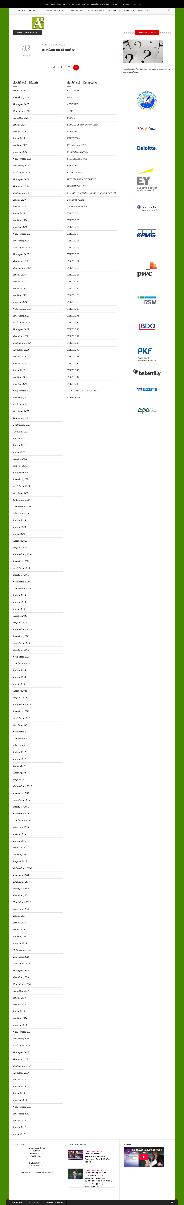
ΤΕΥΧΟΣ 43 (73, 370)
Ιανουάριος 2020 (21, 561)
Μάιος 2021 (19, 452)
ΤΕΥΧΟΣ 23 (73, 274)
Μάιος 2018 (19, 684)
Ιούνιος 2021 (19, 445)
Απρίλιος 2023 (20, 295)
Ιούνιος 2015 (19, 922)
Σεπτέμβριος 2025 (22, 111)
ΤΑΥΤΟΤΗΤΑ (17, 1203)
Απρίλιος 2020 (20, 540)
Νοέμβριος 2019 (21, 574)
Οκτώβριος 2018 (21, 656)
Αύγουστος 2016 (21, 827)
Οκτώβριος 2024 (21, 186)
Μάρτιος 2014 (20, 1025)
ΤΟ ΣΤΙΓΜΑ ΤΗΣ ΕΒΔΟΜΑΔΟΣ (52, 10)
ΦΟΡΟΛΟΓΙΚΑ (114, 10)
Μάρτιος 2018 (20, 697)
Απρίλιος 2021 (20, 458)
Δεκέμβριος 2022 (21, 322)
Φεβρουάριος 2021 (22, 472)
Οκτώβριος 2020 (21, 500)
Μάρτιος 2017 (20, 779)
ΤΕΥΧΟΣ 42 (73, 363)
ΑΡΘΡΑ (70, 111)
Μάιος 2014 (19, 1011)
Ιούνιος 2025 (19, 131)
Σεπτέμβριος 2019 (22, 588)
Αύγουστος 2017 (21, 745)
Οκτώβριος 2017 (21, 731)
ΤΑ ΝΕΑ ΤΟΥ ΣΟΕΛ (96, 10)
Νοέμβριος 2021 (21, 411)
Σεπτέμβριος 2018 (22, 663)
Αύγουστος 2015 (21, 909)
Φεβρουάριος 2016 (22, 868)
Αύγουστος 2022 (21, 349)
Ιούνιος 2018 (19, 677)
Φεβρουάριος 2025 (22, 158)
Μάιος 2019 (19, 609)
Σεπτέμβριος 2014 (22, 984)
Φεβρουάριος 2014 (22, 1031)
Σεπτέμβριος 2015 (22, 902)
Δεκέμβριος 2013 (21, 1045)
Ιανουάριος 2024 (21, 240)
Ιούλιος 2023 (19, 274)
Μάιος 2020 (19, 534)
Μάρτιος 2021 (20, 465)
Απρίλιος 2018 (20, 690)
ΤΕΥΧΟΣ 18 (73, 240)
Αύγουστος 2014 (21, 991)
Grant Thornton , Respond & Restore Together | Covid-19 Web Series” (97, 1157)
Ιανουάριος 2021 (21, 479)
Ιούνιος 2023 (19, 281)
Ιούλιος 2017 (19, 752)
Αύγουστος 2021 (21, 431)
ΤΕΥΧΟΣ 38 (73, 343)
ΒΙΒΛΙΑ (71, 117)
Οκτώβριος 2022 (21, 336)
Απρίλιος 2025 (20, 145)
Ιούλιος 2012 (19, 1120)
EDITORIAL (73, 90)
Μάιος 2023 (19, 288)
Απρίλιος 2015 (20, 936)
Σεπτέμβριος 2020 (22, 506)
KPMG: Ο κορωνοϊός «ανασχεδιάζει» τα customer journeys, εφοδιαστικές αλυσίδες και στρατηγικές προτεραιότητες (98, 1179)
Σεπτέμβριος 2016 (22, 820)
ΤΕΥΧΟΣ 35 (73, 322)
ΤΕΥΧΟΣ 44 (73, 377)
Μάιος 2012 (19, 1134)
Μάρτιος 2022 (20, 384)
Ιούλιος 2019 (19, 595)
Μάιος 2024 (19, 213)
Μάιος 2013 (19, 1093)
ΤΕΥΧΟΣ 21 (73, 261)
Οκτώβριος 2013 (21, 1059)
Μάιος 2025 (19, 138)
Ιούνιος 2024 (19, 206)
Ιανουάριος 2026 (21, 97)
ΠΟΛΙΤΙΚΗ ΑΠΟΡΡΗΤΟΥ (54, 1203)
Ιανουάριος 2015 (21, 956)
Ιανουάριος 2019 (21, 636)
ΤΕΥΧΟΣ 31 (73, 315)
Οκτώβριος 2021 (21, 418)
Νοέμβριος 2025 (21, 104)
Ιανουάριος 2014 (21, 1038)
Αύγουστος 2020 (21, 513)
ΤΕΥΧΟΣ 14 (73, 213)
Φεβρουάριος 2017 (22, 786)
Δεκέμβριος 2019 (21, 568)
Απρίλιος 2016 (20, 854)
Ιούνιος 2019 (19, 602)
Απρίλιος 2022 (20, 377)
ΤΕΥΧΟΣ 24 (73, 281)
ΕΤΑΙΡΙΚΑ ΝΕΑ (75, 172)
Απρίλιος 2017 (20, 772)
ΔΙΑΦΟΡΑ (128, 10)
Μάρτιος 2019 (20, 622)
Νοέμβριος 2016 (21, 806)
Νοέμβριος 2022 (21, 329)
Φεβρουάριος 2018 (22, 704)
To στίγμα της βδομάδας (57, 49)
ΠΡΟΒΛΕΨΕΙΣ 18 (76, 186)
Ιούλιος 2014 (19, 997)
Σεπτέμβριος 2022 (22, 343)
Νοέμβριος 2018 (21, 650)
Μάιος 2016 (19, 847)
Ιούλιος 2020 (19, 520)
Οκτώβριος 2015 (21, 895)
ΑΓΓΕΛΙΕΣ (72, 104)
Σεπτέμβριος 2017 (22, 738)
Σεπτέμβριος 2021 (22, 424)
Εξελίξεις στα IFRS (76, 145)
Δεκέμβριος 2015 (21, 881)
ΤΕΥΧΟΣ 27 (73, 302)
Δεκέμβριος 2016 (21, 800)
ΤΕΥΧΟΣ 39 (73, 349)
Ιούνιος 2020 (19, 527)
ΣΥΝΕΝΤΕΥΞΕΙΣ (77, 10)
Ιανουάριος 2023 (21, 315)
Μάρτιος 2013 (20, 1100)
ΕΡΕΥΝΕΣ (72, 165)
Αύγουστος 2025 (21, 117)
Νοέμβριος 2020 (21, 493)
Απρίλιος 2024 (20, 220)
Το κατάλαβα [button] (125, 4)
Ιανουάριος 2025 (21, 165)
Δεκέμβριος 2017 (21, 718)
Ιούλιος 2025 (19, 124)
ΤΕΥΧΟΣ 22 (73, 268)
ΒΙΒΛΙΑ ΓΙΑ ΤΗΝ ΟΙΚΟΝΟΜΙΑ (82, 124)
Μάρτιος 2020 (20, 547)
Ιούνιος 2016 (19, 841)
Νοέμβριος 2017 (21, 725)
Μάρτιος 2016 (20, 861)
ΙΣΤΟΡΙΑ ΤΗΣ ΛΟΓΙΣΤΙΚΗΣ (81, 179)
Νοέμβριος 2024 (21, 179)
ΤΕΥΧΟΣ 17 (73, 233)
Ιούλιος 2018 (19, 670)
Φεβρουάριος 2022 (22, 390)
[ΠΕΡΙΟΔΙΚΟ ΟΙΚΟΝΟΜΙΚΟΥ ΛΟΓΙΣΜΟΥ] (38, 23)
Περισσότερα (137, 4)
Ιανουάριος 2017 (21, 793)
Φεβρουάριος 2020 (22, 554)
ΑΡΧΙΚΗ (21, 10)
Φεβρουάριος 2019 (22, 629)
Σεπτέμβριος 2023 (22, 268)
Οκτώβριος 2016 (21, 813)
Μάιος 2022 (19, 370)
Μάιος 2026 (19, 90)
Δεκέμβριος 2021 (21, 404)
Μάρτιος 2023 (20, 302)
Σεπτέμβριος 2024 (22, 193)
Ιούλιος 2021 (19, 438)
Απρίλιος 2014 (20, 1018)
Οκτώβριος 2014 (21, 977)
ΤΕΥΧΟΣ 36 (73, 329)
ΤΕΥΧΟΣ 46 (73, 384)
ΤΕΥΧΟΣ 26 (73, 295)
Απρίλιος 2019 (20, 615)
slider (70, 97)
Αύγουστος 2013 (21, 1072)
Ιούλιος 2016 (19, 834)
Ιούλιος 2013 (19, 1079)
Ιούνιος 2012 (19, 1127)
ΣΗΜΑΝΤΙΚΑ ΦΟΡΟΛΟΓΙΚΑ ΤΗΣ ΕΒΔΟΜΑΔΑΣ (92, 193)
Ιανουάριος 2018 (21, 711)
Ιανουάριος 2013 (21, 1113)
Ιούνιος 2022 (19, 363)
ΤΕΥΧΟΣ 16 (73, 227)
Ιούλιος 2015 (19, 915)
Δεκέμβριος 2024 (21, 172)
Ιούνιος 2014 (19, 1004)
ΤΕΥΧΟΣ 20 (73, 254)
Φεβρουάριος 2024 (22, 233)
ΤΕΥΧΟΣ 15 (73, 220)
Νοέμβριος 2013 (21, 1052)
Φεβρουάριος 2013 (22, 1106)
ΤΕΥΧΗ (32, 10)
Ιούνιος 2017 (19, 759)
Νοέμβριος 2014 (21, 970)
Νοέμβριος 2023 (21, 254)
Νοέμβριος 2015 (21, 888)
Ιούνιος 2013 (19, 1086)
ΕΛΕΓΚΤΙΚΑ (73, 138)
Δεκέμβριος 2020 (21, 486)
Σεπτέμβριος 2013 (22, 1066)
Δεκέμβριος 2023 (21, 247)
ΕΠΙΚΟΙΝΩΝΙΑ (144, 10)
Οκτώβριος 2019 (21, 581)
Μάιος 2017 (19, 765)
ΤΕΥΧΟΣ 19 (73, 247)
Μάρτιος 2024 (20, 227)
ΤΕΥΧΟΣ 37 (73, 336)
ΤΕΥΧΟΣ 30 (73, 309)
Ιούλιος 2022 (19, 356)
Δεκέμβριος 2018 (21, 643)
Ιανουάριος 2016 (21, 875)
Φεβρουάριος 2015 (22, 950)
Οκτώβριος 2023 (21, 261)
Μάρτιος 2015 (20, 943)
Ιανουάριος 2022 (21, 397)
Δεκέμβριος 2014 (21, 963)
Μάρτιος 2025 (20, 152)
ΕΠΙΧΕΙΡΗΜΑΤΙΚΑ (77, 158)
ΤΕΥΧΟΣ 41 (73, 356)
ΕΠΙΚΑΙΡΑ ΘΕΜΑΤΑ (77, 152)
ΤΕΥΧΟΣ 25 (73, 288)
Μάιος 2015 (19, 929)
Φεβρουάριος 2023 (22, 309)
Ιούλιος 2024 (19, 199)
